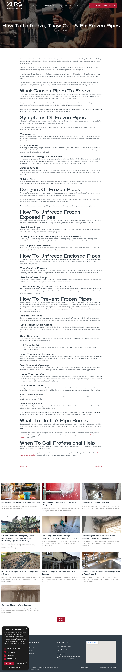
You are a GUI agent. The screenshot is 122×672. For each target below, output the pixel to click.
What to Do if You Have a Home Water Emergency (59, 503)
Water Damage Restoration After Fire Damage (58, 573)
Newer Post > (98, 466)
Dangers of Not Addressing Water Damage (20, 502)
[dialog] (15, 648)
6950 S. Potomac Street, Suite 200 (69, 657)
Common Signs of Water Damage (16, 605)
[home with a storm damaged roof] (20, 560)
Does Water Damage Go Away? (96, 502)
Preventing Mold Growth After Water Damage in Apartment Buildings (98, 537)
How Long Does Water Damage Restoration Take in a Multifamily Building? (61, 537)
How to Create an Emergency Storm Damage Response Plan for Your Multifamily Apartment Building (17, 538)
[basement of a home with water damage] (101, 491)
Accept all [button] (9, 663)
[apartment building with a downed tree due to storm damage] (20, 524)
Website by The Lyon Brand (108, 667)
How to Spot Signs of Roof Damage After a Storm (20, 573)
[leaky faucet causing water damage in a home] (101, 560)
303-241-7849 (63, 649)
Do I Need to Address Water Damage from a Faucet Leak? (101, 573)
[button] (15, 667)
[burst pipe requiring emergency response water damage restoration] (61, 491)
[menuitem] (35, 5)
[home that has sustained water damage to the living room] (20, 491)
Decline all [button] (21, 663)
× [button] (26, 628)
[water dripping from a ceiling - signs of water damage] (20, 593)
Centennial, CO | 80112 (66, 659)
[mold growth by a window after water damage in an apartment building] (101, 524)
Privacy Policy (84, 667)
